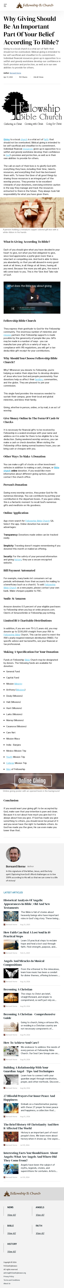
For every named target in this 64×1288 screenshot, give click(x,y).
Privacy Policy (9, 1276)
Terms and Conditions (12, 1280)
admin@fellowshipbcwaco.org (15, 1273)
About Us (7, 1283)
